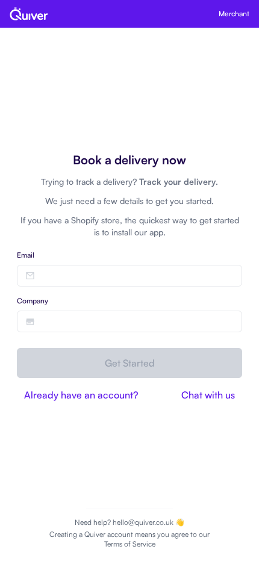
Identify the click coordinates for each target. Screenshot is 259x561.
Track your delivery (177, 181)
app (156, 232)
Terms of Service (129, 543)
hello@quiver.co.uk (143, 522)
